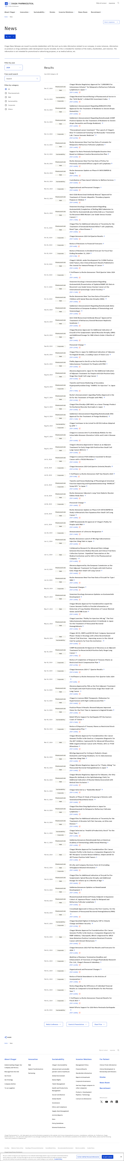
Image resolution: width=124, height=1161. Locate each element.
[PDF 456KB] (74, 183)
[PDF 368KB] (74, 190)
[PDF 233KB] (74, 268)
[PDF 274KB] (74, 656)
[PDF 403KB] (74, 379)
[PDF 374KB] (74, 391)
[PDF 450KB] (74, 972)
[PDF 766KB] (74, 239)
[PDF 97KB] (74, 256)
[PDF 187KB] (74, 347)
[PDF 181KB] (74, 965)
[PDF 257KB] (74, 400)
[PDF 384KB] (74, 943)
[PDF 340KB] (74, 114)
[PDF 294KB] (74, 340)
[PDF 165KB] (74, 599)
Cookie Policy (58, 1159)
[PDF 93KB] (74, 476)
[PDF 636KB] (74, 644)
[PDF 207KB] (74, 590)
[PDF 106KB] (74, 870)
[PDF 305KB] (74, 905)
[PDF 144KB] (74, 982)
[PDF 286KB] (74, 883)
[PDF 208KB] (74, 498)
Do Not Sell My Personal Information (88, 1157)
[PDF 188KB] (74, 505)
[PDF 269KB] (74, 994)
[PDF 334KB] (74, 629)
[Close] (121, 1157)
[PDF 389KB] (74, 917)
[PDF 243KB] (74, 826)
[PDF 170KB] (74, 220)
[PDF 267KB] (74, 665)
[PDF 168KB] (74, 126)
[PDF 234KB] (74, 614)
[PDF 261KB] (74, 785)
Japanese (112, 3)
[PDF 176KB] (74, 534)
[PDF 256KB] (74, 326)
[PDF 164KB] (74, 147)
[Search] (118, 3)
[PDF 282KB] (74, 544)
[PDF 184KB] (74, 732)
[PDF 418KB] (74, 561)
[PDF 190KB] (74, 428)
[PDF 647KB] (74, 469)
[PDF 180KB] (74, 277)
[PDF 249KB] (74, 302)
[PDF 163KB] (74, 314)
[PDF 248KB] (74, 232)
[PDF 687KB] (74, 138)
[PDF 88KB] (74, 682)
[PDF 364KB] (74, 489)
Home (6, 17)
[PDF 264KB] (74, 202)
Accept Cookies (107, 1157)
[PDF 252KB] (74, 357)
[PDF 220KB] (74, 713)
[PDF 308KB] (74, 814)
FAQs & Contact (101, 3)
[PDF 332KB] (74, 761)
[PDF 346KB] (74, 573)
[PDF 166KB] (74, 166)
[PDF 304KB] (74, 410)
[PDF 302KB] (74, 440)
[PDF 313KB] (74, 92)
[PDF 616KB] (74, 953)
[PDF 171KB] (74, 292)
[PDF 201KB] (74, 157)
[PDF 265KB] (74, 102)
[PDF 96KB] (74, 246)
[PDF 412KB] (74, 836)
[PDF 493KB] (74, 749)
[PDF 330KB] (74, 802)
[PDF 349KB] (74, 703)
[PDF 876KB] (74, 672)
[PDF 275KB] (74, 722)
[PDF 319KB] (74, 860)
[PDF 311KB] (74, 792)
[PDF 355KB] (74, 462)
